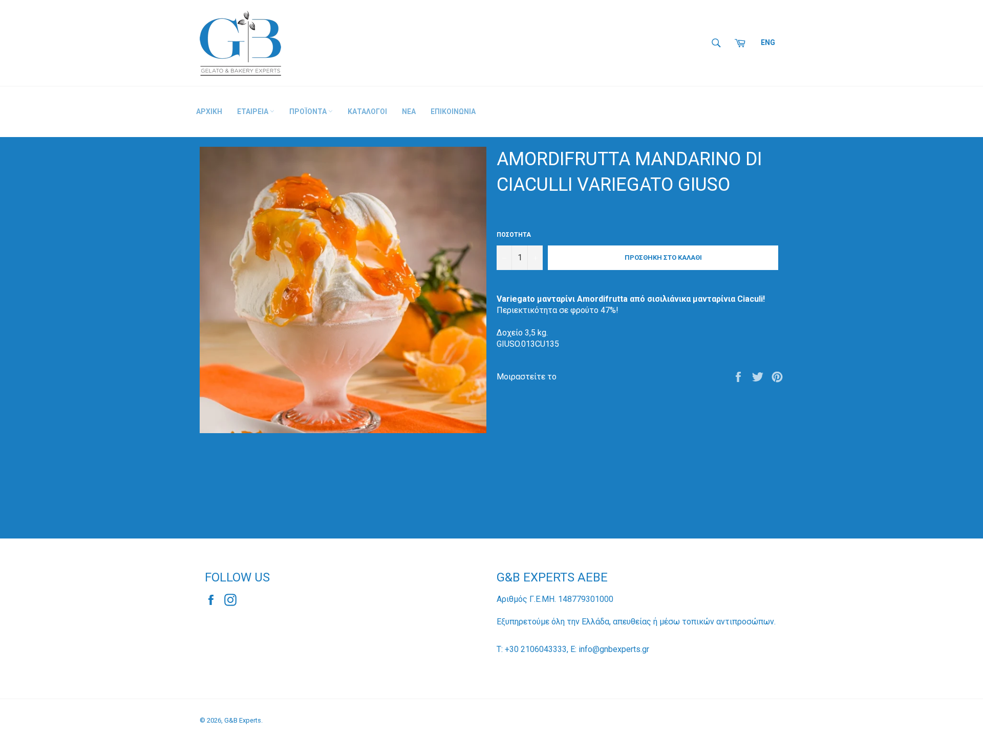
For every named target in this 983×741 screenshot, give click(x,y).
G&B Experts (242, 720)
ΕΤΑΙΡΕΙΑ (253, 111)
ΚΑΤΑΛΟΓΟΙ (367, 111)
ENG (768, 42)
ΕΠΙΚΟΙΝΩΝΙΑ (453, 111)
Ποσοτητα (514, 234)
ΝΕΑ (409, 111)
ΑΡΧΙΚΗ (209, 111)
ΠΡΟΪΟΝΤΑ (308, 111)
